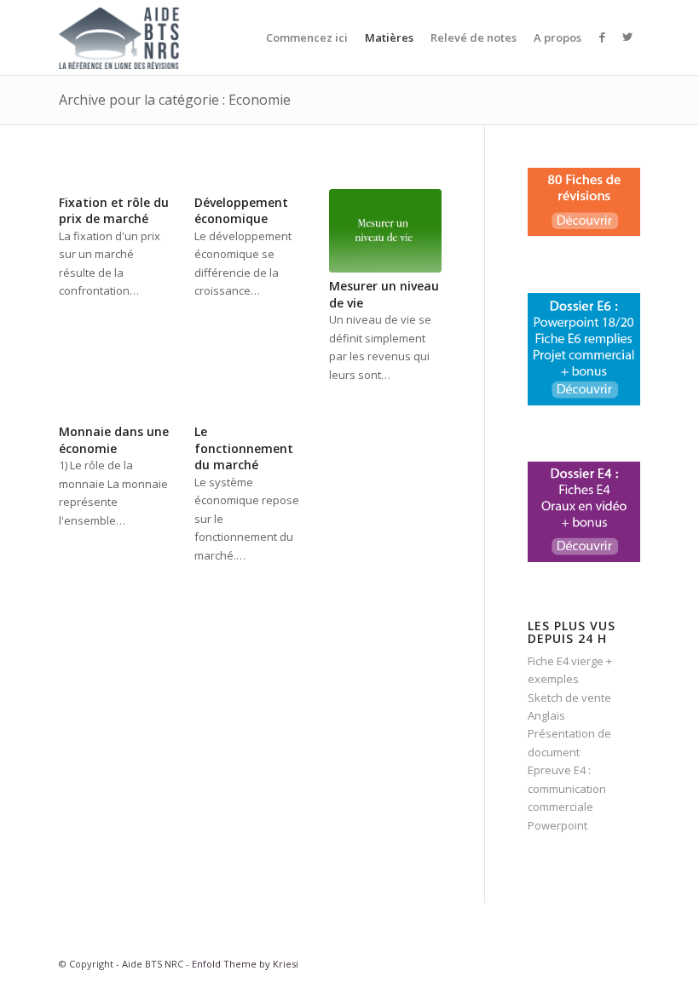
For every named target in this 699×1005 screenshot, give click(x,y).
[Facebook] (602, 36)
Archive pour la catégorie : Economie (175, 99)
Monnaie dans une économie (114, 440)
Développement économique (241, 210)
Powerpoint (557, 825)
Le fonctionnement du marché (243, 448)
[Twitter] (627, 36)
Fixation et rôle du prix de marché (114, 210)
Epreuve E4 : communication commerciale (567, 788)
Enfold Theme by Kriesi (245, 963)
